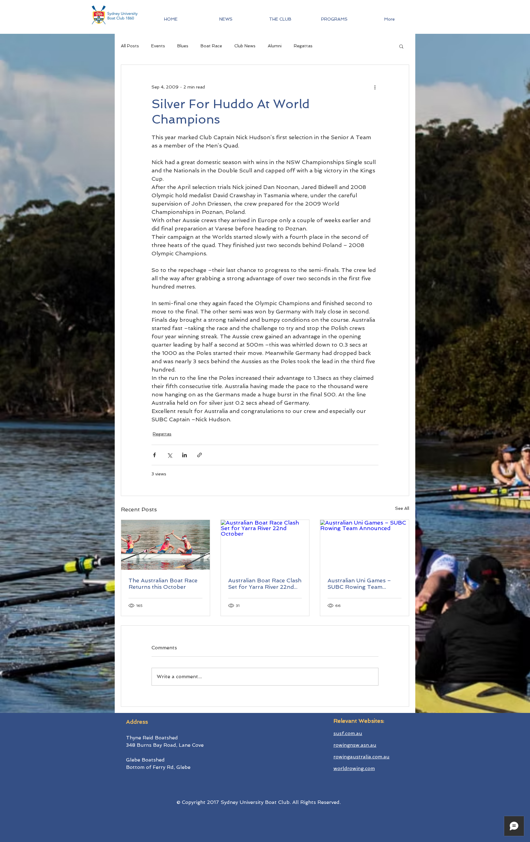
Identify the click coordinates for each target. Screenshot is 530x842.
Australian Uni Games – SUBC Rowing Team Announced (359, 583)
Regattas (303, 45)
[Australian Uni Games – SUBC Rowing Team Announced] (364, 545)
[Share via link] (199, 455)
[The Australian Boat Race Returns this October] (165, 545)
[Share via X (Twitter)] (169, 455)
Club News (244, 45)
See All (402, 508)
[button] (334, 19)
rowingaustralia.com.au (361, 757)
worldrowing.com (354, 768)
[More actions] (374, 87)
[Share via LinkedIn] (184, 455)
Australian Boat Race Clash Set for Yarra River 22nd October (264, 583)
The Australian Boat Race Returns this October (163, 583)
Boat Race (211, 45)
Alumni (275, 45)
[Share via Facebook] (154, 455)
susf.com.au (347, 733)
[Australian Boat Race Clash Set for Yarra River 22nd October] (265, 545)
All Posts (130, 45)
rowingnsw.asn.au (354, 745)
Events (158, 45)
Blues (182, 45)
